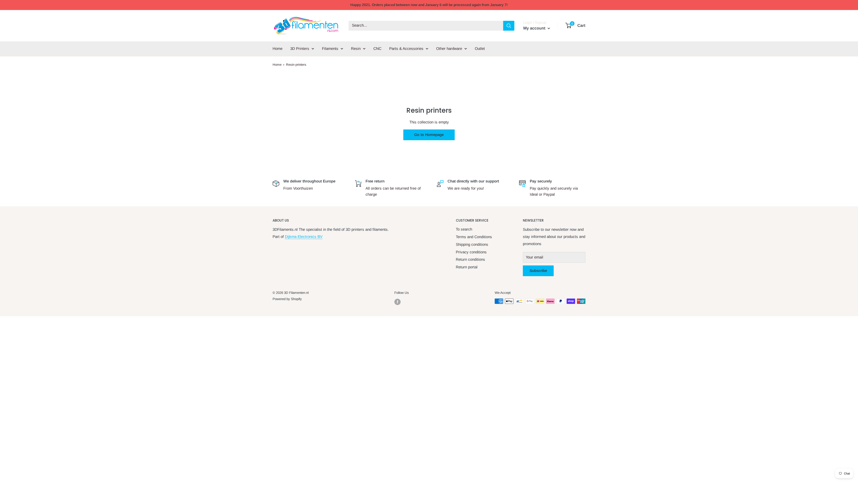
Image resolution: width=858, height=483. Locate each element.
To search (464, 229)
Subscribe (538, 271)
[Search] (508, 26)
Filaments (330, 49)
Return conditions (470, 259)
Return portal (466, 267)
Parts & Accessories (406, 49)
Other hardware (449, 49)
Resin (356, 49)
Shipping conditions (472, 244)
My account (535, 28)
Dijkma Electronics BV (303, 237)
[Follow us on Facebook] (397, 302)
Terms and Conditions (474, 237)
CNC (377, 49)
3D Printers (299, 49)
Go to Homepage (429, 135)
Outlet (480, 49)
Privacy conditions (471, 252)
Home (277, 49)
